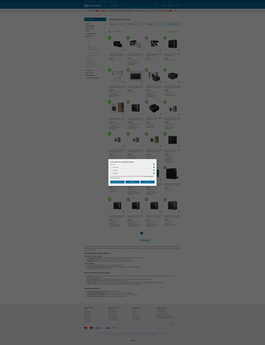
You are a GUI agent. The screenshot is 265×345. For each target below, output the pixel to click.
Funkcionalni (116, 167)
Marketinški (115, 173)
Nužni (114, 164)
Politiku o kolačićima (148, 176)
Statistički (115, 170)
